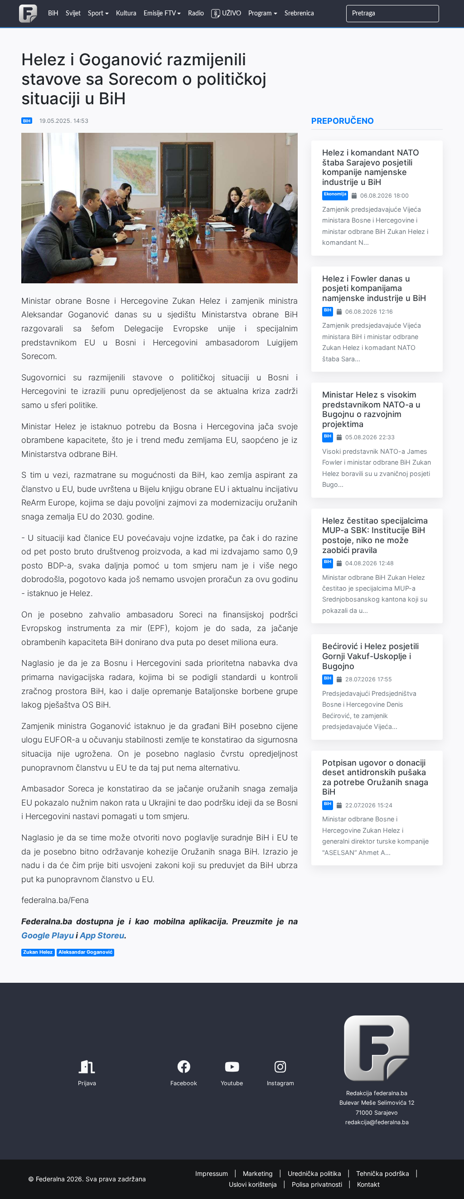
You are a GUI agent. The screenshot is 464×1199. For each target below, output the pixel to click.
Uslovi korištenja (254, 1184)
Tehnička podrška (383, 1173)
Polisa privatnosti (318, 1184)
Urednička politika (315, 1173)
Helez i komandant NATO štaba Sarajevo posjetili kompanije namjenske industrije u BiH (370, 167)
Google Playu (47, 935)
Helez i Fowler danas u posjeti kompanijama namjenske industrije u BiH (374, 288)
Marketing (259, 1173)
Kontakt (368, 1184)
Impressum (212, 1173)
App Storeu (102, 935)
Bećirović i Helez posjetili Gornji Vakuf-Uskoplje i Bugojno (370, 655)
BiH (26, 120)
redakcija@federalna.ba (377, 1122)
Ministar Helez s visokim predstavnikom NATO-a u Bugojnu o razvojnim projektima (371, 409)
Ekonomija (335, 193)
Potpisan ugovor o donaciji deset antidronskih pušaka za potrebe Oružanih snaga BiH (375, 777)
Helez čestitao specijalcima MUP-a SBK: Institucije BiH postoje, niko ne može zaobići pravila (375, 535)
